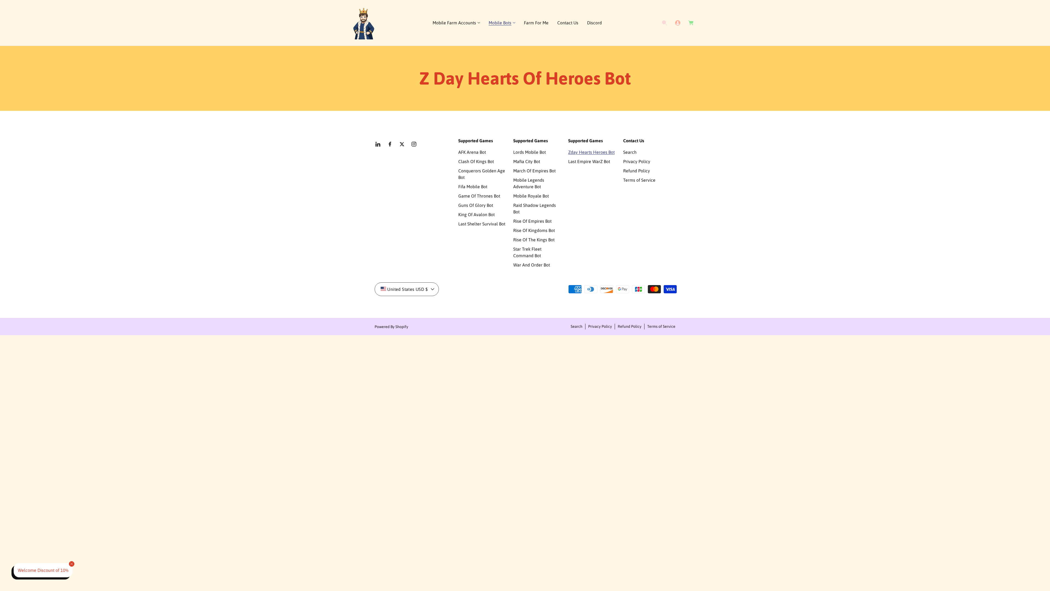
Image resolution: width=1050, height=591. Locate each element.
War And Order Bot (531, 264)
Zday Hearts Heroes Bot (591, 152)
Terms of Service (639, 180)
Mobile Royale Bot (531, 195)
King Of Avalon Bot (476, 214)
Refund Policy (636, 170)
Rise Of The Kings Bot (534, 239)
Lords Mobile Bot (529, 152)
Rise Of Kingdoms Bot (534, 230)
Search (630, 152)
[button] (456, 23)
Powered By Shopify (391, 327)
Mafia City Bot (526, 161)
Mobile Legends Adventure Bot (528, 183)
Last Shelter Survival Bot (481, 223)
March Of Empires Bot (534, 170)
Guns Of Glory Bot (475, 205)
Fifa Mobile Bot (472, 186)
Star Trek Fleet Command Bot (527, 252)
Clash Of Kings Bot (476, 161)
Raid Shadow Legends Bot (534, 208)
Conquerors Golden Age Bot (481, 174)
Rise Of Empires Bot (532, 221)
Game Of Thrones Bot (479, 195)
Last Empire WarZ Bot (589, 161)
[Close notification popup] (71, 564)
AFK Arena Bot (472, 152)
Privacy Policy (636, 161)
